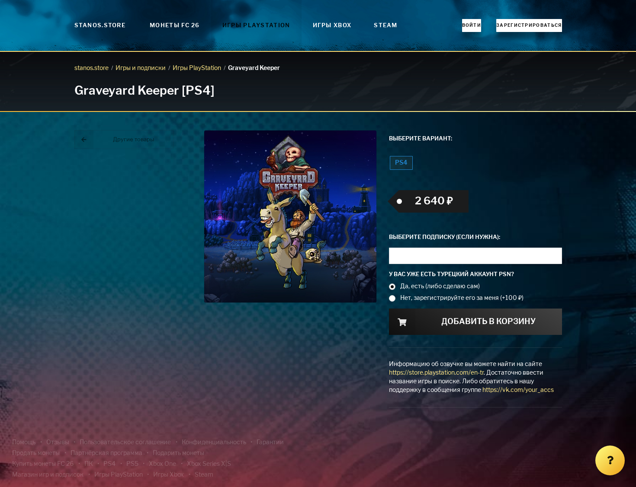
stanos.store (91, 68)
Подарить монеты (178, 453)
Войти (472, 25)
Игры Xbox (332, 26)
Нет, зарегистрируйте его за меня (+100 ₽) (462, 298)
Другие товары (133, 140)
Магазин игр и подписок (48, 475)
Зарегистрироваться (529, 25)
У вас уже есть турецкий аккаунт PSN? (451, 274)
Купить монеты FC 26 (43, 464)
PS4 (401, 163)
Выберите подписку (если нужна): (444, 237)
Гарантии (270, 442)
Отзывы (57, 442)
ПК (88, 464)
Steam (386, 26)
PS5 (132, 464)
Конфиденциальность (214, 442)
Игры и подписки (141, 68)
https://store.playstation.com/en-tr (436, 373)
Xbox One (162, 464)
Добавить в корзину (488, 322)
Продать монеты (36, 453)
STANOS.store (100, 26)
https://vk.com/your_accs (518, 390)
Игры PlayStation (256, 26)
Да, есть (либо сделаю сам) (440, 286)
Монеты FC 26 (175, 26)
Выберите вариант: (420, 139)
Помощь (23, 442)
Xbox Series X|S (209, 464)
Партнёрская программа (106, 453)
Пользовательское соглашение (125, 442)
